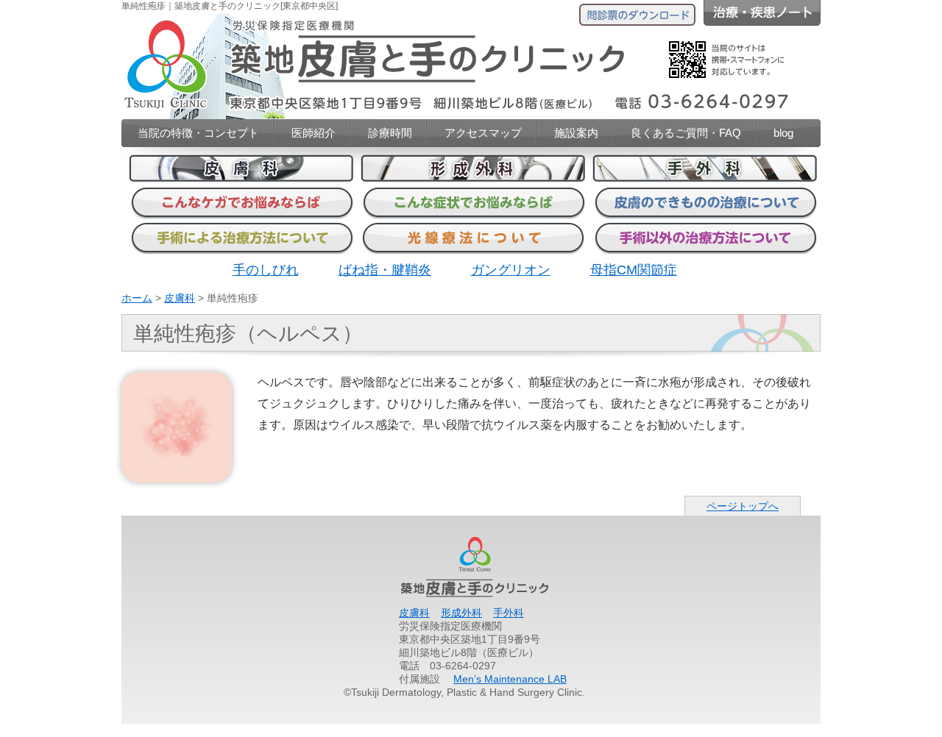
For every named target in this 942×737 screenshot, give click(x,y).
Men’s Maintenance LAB (510, 679)
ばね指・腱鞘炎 (385, 270)
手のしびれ (266, 270)
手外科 (508, 613)
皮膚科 (179, 298)
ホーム (136, 298)
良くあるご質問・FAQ (686, 133)
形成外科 (461, 613)
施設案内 (576, 133)
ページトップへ (742, 506)
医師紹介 (313, 133)
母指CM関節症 (633, 270)
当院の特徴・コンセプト (198, 133)
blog (783, 133)
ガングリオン (510, 270)
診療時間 (390, 133)
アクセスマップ (483, 133)
